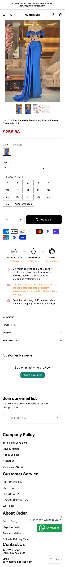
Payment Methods (13, 533)
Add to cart (46, 219)
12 (17, 189)
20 (7, 196)
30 (7, 203)
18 (48, 189)
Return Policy (9, 324)
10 (7, 189)
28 (48, 196)
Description (8, 317)
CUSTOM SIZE (23, 203)
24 (28, 196)
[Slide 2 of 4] (28, 109)
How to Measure (11, 340)
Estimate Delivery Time (16, 499)
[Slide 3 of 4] (37, 109)
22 (17, 196)
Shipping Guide (11, 527)
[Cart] (61, 15)
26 (38, 196)
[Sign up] (57, 418)
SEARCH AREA (11, 494)
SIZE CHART (10, 488)
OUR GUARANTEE (13, 466)
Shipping (7, 332)
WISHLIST (8, 506)
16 (38, 189)
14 (28, 189)
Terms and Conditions (15, 442)
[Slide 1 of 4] (19, 109)
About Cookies (11, 454)
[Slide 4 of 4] (46, 109)
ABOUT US (9, 460)
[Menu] (4, 15)
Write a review (32, 375)
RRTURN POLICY (12, 481)
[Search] (11, 15)
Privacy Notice (11, 448)
